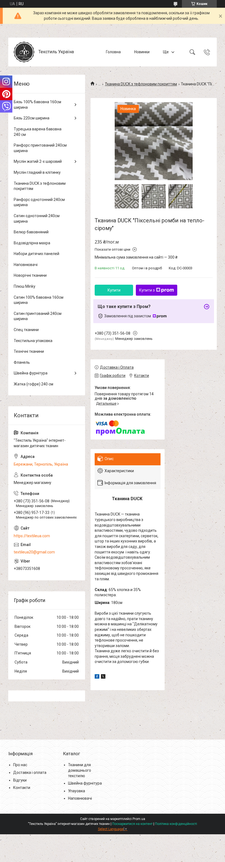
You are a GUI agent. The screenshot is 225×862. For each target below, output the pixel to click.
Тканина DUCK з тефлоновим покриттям (141, 84)
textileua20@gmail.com (34, 552)
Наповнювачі (26, 264)
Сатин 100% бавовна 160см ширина (38, 300)
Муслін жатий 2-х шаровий (38, 161)
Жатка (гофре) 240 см (33, 384)
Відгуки (20, 780)
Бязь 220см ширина (31, 118)
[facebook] (97, 677)
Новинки (142, 52)
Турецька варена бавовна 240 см (37, 132)
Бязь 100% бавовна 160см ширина (37, 105)
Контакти (21, 787)
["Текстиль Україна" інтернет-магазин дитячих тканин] (24, 52)
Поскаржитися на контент (132, 824)
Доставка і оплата (29, 772)
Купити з (147, 290)
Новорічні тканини (30, 275)
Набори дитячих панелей (36, 253)
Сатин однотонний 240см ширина (37, 218)
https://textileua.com (32, 536)
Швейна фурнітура (30, 373)
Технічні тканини (29, 351)
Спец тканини (26, 330)
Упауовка (76, 791)
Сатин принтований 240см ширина (37, 316)
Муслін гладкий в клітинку (37, 172)
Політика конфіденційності (176, 824)
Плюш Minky (24, 286)
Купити (114, 290)
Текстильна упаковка (33, 340)
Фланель (22, 362)
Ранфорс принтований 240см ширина (40, 148)
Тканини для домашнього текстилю (79, 770)
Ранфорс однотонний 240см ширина (39, 202)
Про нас (20, 765)
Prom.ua (139, 819)
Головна (113, 52)
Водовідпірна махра (32, 243)
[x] (103, 677)
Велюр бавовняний (31, 232)
